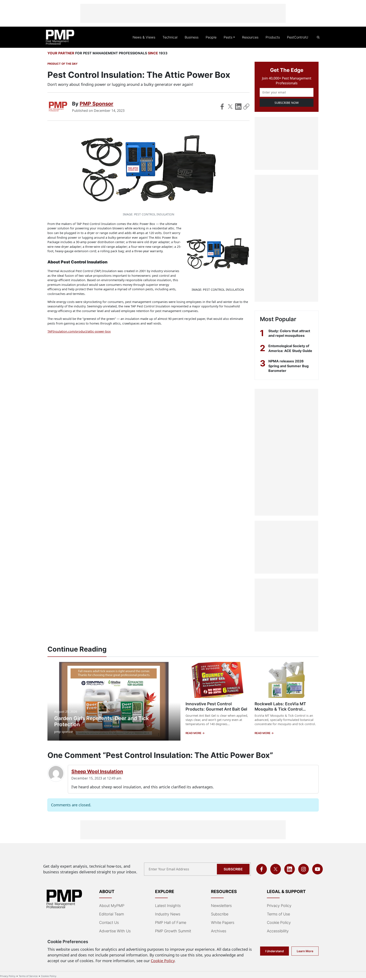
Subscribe (233, 869)
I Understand (274, 951)
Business (191, 37)
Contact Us (109, 922)
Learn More (305, 951)
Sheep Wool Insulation (97, 771)
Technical (169, 37)
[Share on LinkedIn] (238, 106)
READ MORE (194, 733)
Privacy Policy (279, 905)
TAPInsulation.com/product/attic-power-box (79, 331)
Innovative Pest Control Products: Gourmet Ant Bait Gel (216, 706)
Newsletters (221, 905)
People (211, 37)
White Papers (222, 922)
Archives (218, 931)
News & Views (144, 37)
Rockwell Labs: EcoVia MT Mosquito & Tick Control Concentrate (280, 709)
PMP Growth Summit (173, 931)
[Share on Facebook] (222, 106)
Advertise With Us (115, 931)
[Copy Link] (246, 106)
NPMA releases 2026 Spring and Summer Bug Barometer (288, 366)
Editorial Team (111, 914)
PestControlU (297, 37)
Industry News (167, 914)
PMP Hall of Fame (170, 922)
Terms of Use (278, 914)
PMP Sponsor (96, 104)
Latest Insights (168, 905)
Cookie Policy (279, 922)
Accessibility (278, 931)
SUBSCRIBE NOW (286, 103)
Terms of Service (28, 976)
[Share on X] (230, 106)
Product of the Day (62, 63)
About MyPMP (111, 905)
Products (273, 37)
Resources (250, 37)
